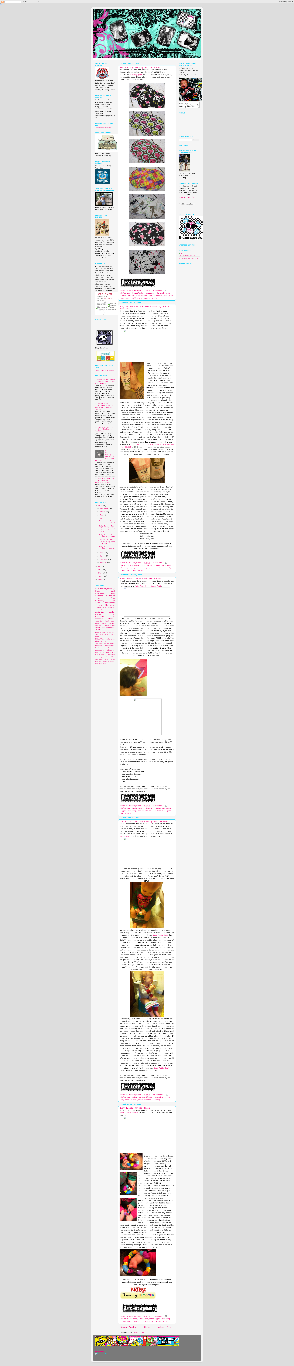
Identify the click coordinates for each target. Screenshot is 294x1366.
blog (113, 630)
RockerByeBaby (137, 1100)
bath (134, 808)
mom (167, 293)
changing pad (101, 657)
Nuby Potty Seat (160, 935)
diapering (111, 650)
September (104, 509)
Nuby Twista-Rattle (129, 1113)
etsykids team (101, 659)
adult (103, 654)
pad (150, 296)
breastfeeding (138, 293)
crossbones (150, 293)
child (113, 634)
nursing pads (135, 75)
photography (110, 625)
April (102, 553)
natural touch (159, 565)
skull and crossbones (140, 298)
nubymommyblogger (127, 568)
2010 (100, 573)
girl (152, 808)
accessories (100, 650)
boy (147, 808)
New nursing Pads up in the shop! (140, 67)
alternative (111, 654)
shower (148, 811)
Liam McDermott (109, 661)
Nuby (169, 565)
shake (129, 1321)
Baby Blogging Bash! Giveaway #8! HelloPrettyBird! (105, 480)
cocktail (112, 657)
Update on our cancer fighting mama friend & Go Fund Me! (105, 381)
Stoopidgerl (110, 646)
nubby (135, 1319)
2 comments (157, 290)
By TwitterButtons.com (188, 258)
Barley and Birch (103, 632)
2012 (100, 567)
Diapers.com (99, 311)
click (129, 1319)
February (104, 559)
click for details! (187, 197)
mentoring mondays (105, 612)
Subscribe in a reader (105, 370)
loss (143, 565)
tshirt (106, 621)
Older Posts (165, 1327)
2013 (100, 506)
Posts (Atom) (138, 1332)
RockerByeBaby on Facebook (103, 127)
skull (127, 298)
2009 (100, 576)
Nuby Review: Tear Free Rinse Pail (140, 579)
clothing (111, 619)
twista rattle (161, 1321)
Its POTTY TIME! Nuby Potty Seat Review (144, 821)
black (113, 621)
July (102, 515)
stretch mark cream (128, 570)
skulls (154, 298)
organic (98, 621)
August (103, 512)
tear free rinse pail (162, 811)
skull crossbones (102, 630)
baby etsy (100, 623)
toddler (128, 813)
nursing (131, 296)
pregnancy (150, 568)
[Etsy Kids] (105, 325)
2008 (100, 579)
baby (129, 293)
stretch (167, 568)
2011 (100, 570)
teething (145, 1321)
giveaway (110, 596)
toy (152, 1321)
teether (136, 1321)
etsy (113, 593)
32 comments (158, 1095)
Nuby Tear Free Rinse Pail (148, 586)
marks (149, 565)
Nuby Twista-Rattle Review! (136, 1108)
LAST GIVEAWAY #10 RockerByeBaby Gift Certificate (104, 429)
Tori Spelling (105, 648)
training (156, 1100)
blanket (98, 614)
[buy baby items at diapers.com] (102, 308)
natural (123, 296)
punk (165, 296)
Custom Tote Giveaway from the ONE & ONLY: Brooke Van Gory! (104, 406)
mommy (97, 637)
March (102, 556)
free (97, 598)
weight (140, 570)
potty (167, 1097)
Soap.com (105, 311)
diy (104, 608)
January (103, 563)
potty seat (125, 836)
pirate (107, 634)
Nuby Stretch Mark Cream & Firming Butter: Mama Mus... (107, 529)
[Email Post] (166, 290)
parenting (158, 296)
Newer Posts (128, 1327)
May (101, 518)
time (121, 813)
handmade (161, 293)
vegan (106, 643)
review (159, 568)
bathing (141, 808)
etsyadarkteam (100, 663)
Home (147, 1327)
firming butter (133, 565)
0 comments (157, 563)
